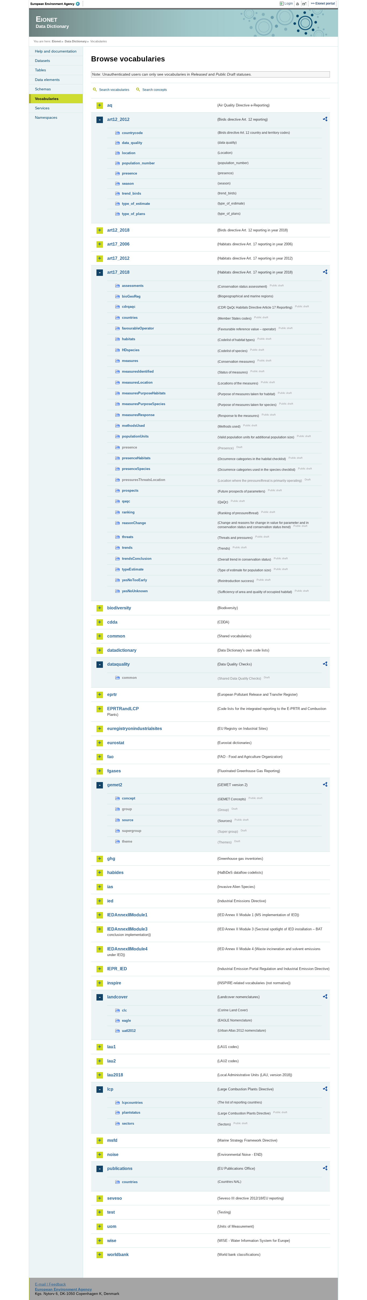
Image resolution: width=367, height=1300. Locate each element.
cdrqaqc (128, 307)
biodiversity (119, 608)
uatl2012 (129, 1031)
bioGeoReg (131, 296)
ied (110, 901)
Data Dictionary (76, 41)
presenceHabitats (136, 458)
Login (289, 3)
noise (112, 1154)
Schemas (43, 89)
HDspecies (130, 350)
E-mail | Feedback (50, 1284)
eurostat (115, 742)
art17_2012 (118, 258)
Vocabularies (47, 99)
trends (127, 548)
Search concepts (154, 89)
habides (115, 872)
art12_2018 (118, 230)
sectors (128, 1123)
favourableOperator (138, 328)
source (127, 820)
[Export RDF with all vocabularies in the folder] (325, 120)
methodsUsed (133, 426)
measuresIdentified (138, 371)
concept (128, 798)
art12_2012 (118, 119)
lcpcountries (132, 1103)
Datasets (42, 60)
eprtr (112, 694)
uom (111, 1226)
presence (129, 173)
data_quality (132, 143)
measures (130, 361)
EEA (57, 3)
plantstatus (131, 1112)
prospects (130, 490)
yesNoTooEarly (134, 580)
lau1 (111, 1047)
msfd (112, 1140)
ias (110, 886)
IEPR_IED (117, 968)
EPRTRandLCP (123, 708)
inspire (114, 983)
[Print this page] (298, 3)
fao (110, 756)
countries (130, 318)
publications (119, 1168)
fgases (114, 771)
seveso (114, 1198)
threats (127, 537)
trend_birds (131, 193)
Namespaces (46, 117)
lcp (110, 1089)
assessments (132, 286)
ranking (128, 512)
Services (42, 108)
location (128, 153)
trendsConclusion (137, 559)
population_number (138, 163)
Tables (40, 70)
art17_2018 (118, 272)
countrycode (132, 133)
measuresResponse (138, 415)
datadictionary (121, 650)
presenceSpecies (136, 469)
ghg (111, 858)
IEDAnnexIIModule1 (127, 915)
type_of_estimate (136, 204)
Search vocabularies (114, 89)
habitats (128, 339)
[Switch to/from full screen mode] (305, 3)
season (128, 184)
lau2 (111, 1061)
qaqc (126, 501)
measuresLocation (137, 382)
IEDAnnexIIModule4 (127, 949)
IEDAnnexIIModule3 (127, 929)
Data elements (47, 79)
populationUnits (135, 436)
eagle (126, 1020)
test (111, 1212)
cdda (112, 622)
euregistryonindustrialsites (134, 728)
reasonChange (134, 523)
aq (109, 105)
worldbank (118, 1254)
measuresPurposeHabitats (143, 393)
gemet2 (114, 785)
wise (111, 1240)
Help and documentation (56, 51)
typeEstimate (132, 569)
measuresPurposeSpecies (143, 404)
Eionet (56, 41)
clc (124, 1010)
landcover (117, 997)
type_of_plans (133, 214)
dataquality (118, 664)
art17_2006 (118, 244)
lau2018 (115, 1075)
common (116, 636)
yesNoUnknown (135, 591)
